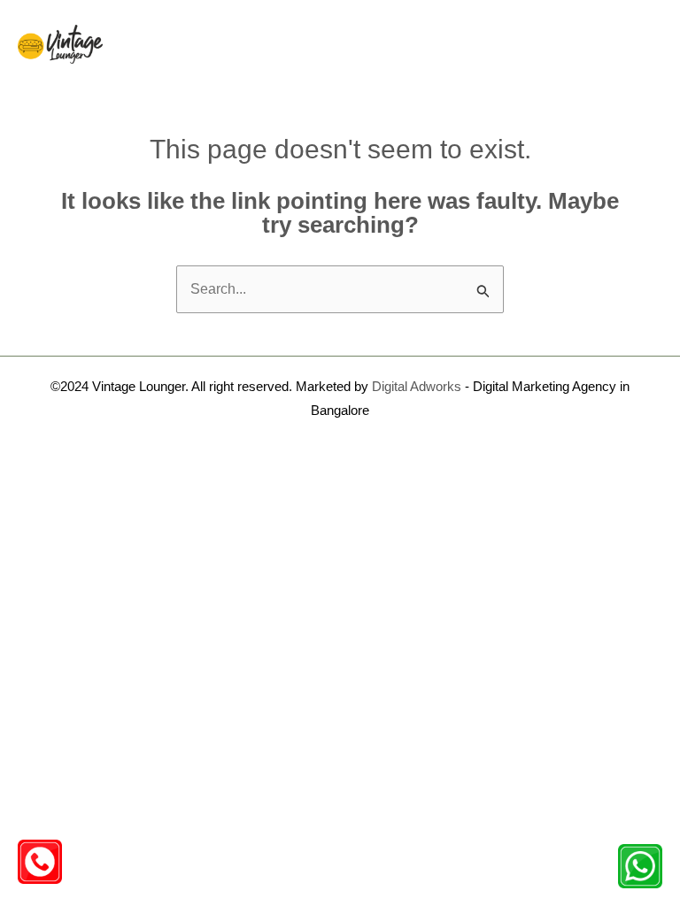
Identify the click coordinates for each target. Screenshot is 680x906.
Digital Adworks (416, 386)
